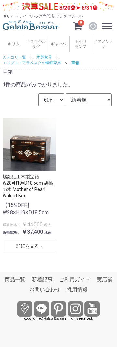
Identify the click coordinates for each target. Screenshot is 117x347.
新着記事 (42, 279)
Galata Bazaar (54, 318)
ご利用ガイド (74, 279)
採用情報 (77, 289)
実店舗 (104, 279)
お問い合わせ (44, 289)
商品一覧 (15, 279)
